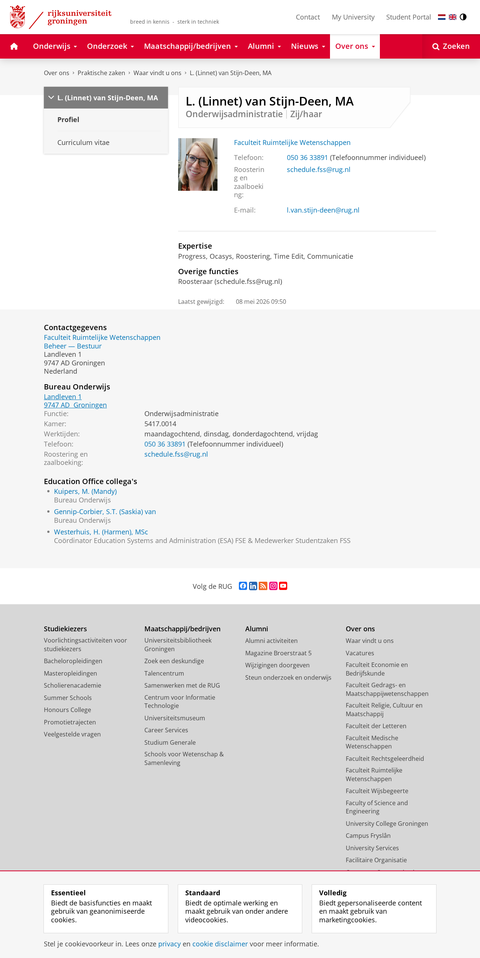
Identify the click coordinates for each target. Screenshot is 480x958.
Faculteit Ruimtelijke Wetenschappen (292, 142)
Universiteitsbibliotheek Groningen (178, 644)
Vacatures (360, 653)
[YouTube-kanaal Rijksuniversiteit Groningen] (283, 586)
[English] (452, 17)
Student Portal (408, 16)
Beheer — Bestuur (73, 346)
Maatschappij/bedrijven (182, 629)
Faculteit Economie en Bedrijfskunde (377, 669)
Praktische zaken (101, 73)
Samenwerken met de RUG (182, 685)
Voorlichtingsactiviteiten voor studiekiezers (85, 644)
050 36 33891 (307, 157)
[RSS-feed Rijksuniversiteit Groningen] (263, 586)
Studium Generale (170, 742)
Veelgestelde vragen (72, 734)
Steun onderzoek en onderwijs (288, 677)
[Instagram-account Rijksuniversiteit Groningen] (273, 586)
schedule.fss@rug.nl (319, 169)
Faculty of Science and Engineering (377, 807)
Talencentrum (164, 673)
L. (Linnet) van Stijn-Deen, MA (231, 73)
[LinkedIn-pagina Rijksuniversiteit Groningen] (253, 586)
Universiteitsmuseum (174, 718)
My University (353, 16)
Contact (308, 16)
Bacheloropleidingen (73, 661)
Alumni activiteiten (271, 641)
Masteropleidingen (70, 673)
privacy (169, 944)
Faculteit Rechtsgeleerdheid (385, 758)
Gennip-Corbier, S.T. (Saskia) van (105, 511)
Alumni (256, 629)
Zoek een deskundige (174, 661)
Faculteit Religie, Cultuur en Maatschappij (384, 709)
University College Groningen (387, 823)
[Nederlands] (442, 17)
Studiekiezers (65, 629)
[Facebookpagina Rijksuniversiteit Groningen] (243, 586)
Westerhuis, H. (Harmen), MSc (101, 532)
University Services (372, 848)
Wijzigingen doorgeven (277, 665)
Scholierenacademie (72, 685)
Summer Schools (68, 698)
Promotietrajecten (70, 722)
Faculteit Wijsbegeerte (377, 791)
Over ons (56, 73)
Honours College (67, 710)
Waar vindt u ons (158, 73)
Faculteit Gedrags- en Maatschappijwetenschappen (387, 689)
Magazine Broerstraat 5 (278, 653)
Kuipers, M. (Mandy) (85, 491)
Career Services (166, 730)
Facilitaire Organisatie (376, 860)
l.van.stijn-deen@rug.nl (323, 210)
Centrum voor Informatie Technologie (179, 701)
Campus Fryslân (368, 835)
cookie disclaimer (220, 944)
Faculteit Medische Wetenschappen (372, 742)
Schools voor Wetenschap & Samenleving (184, 758)
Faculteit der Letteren (376, 726)
